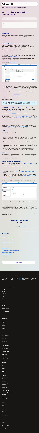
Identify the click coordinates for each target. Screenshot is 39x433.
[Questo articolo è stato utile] (18, 223)
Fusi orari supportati (5, 248)
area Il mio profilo (13, 56)
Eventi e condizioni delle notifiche (7, 252)
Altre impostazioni (23, 7)
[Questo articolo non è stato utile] (21, 223)
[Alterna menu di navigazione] (12, 4)
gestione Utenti (17, 94)
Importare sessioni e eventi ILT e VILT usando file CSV (11, 250)
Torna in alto (4, 230)
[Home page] (5, 4)
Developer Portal (16, 3)
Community (28, 3)
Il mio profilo (14, 113)
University (23, 3)
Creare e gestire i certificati (6, 254)
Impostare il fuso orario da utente (7, 242)
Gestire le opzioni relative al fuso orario (19, 110)
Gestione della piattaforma (14, 7)
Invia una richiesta (22, 226)
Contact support (19, 262)
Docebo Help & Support (5, 7)
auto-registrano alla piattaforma (29, 163)
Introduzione (4, 235)
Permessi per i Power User (6, 256)
